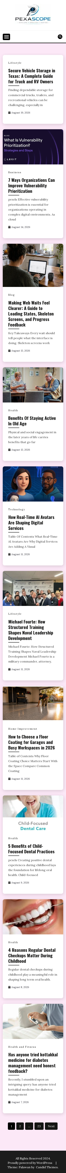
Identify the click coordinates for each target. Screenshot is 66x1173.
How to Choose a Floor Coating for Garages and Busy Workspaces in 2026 (31, 742)
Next (51, 1126)
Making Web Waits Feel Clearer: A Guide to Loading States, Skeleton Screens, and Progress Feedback (31, 313)
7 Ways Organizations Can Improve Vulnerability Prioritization (31, 185)
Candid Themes (47, 1167)
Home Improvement (22, 728)
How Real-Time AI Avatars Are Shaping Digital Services (31, 522)
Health (13, 410)
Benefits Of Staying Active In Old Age (32, 421)
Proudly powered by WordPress (30, 1163)
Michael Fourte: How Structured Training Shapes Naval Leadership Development (30, 629)
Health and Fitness (22, 1046)
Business (14, 172)
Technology (16, 509)
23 (39, 1126)
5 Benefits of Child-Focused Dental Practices (31, 848)
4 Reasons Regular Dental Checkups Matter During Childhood (32, 955)
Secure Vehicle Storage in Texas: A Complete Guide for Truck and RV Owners (31, 76)
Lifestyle (15, 62)
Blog (11, 294)
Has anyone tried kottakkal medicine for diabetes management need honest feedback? (33, 1062)
